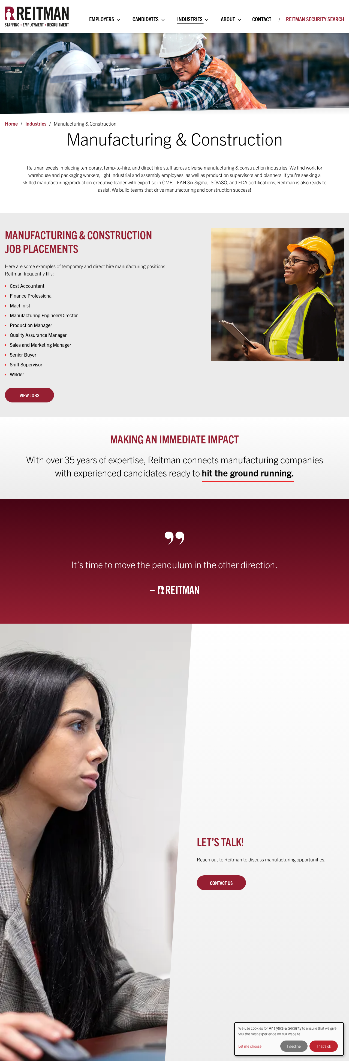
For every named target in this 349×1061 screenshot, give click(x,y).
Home (11, 123)
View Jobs (30, 395)
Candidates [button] (146, 19)
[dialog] (289, 1039)
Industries (35, 123)
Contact (261, 19)
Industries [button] (190, 19)
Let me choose (249, 1046)
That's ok (323, 1046)
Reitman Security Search (315, 19)
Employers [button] (102, 19)
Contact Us (221, 883)
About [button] (228, 19)
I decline (294, 1046)
